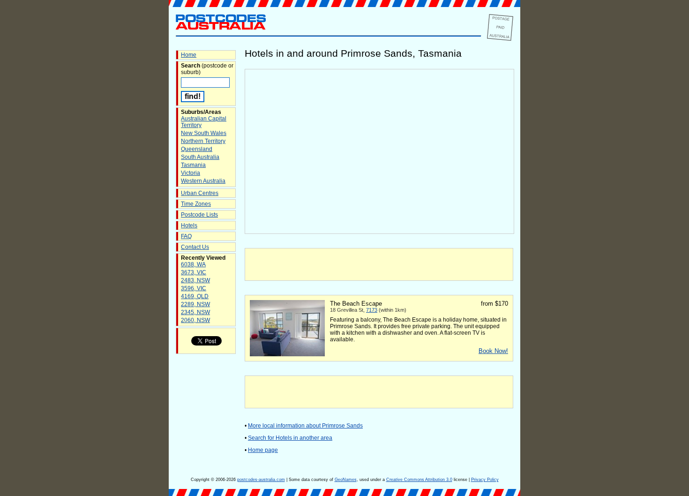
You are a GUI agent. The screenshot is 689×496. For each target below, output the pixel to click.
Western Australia (203, 181)
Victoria (190, 173)
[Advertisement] (379, 264)
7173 (371, 310)
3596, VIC (193, 288)
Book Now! (493, 350)
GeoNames (346, 479)
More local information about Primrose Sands (305, 425)
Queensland (196, 149)
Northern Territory (203, 141)
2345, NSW (195, 312)
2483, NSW (195, 280)
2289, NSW (195, 304)
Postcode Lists (199, 214)
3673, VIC (193, 272)
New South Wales (203, 133)
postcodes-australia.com (261, 479)
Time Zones (196, 204)
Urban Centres (199, 193)
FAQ (186, 236)
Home (188, 55)
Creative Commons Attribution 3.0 (419, 479)
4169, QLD (195, 296)
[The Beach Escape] (287, 354)
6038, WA (193, 264)
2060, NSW (195, 320)
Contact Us (195, 247)
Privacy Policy (485, 479)
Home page (263, 450)
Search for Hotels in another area (290, 438)
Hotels (189, 225)
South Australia (200, 157)
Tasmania (193, 165)
